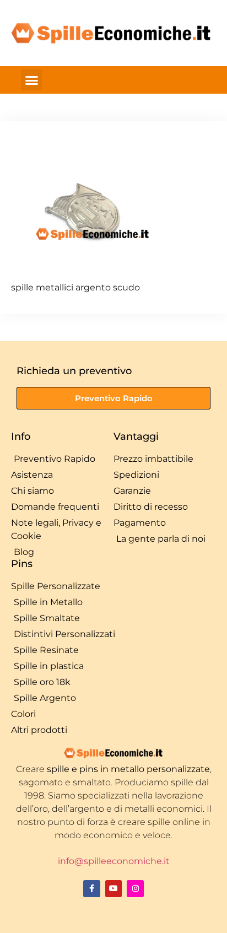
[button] (31, 79)
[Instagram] (135, 888)
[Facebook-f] (91, 888)
